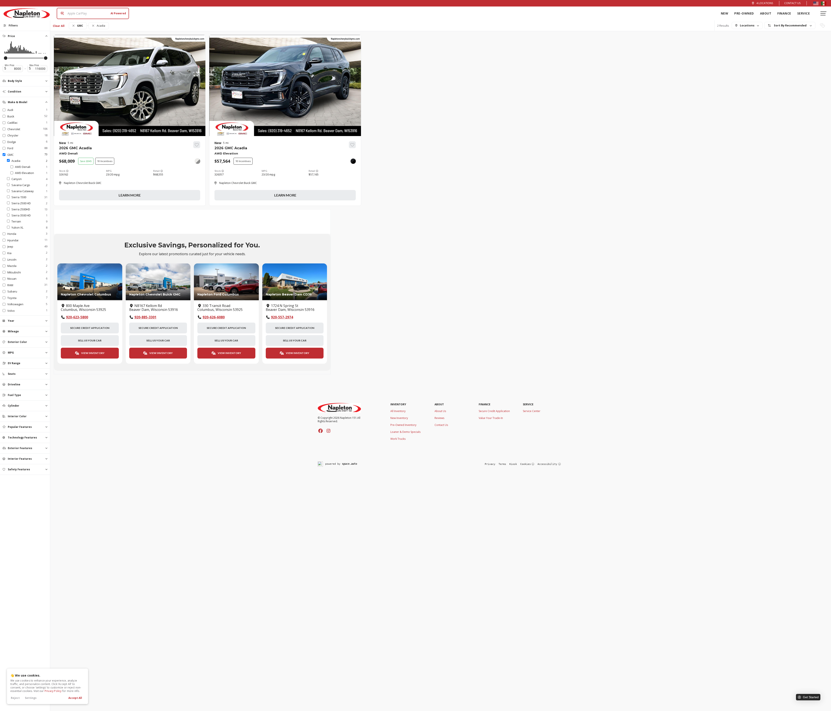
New (724, 13)
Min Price (9, 65)
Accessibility (547, 464)
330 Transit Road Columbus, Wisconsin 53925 (220, 308)
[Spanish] (823, 3)
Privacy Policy (53, 691)
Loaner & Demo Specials (405, 432)
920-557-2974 (282, 317)
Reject (15, 698)
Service (803, 13)
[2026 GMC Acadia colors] (197, 161)
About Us (440, 411)
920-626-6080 (214, 317)
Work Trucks (398, 439)
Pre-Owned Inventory (403, 425)
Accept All (75, 698)
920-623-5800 (77, 317)
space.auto (349, 463)
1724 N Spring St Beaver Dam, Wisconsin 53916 (290, 308)
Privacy (490, 464)
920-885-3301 (145, 317)
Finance (784, 13)
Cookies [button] (525, 464)
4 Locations (764, 3)
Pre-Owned (744, 13)
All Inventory (398, 411)
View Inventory (93, 353)
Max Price (34, 65)
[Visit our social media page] (320, 431)
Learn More (130, 195)
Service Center (531, 411)
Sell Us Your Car (89, 340)
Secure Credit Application (89, 328)
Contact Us (792, 3)
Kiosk (513, 464)
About (765, 13)
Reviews (439, 418)
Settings (31, 698)
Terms (502, 464)
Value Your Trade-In (491, 418)
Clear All (58, 26)
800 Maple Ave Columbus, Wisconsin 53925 (83, 308)
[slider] (5, 58)
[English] (815, 3)
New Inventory (399, 418)
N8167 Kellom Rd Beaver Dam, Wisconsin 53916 (153, 308)
